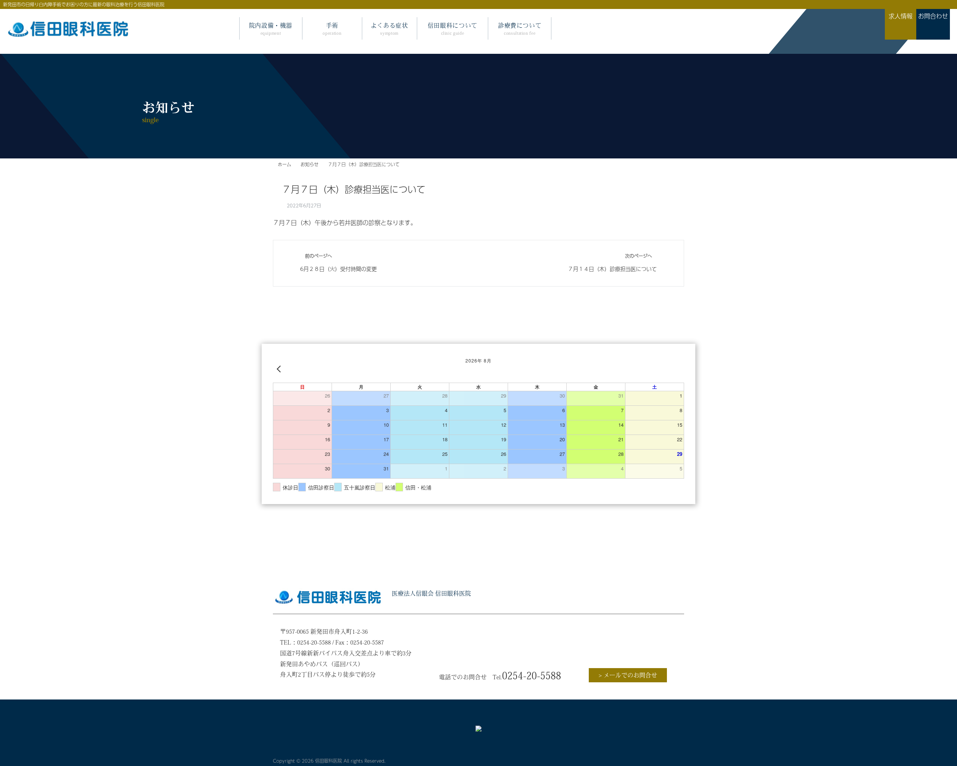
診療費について (519, 28)
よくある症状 (389, 28)
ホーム (284, 164)
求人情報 (612, 653)
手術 (332, 28)
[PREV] (280, 368)
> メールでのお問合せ (627, 675)
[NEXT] (677, 368)
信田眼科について (452, 28)
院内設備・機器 (270, 28)
